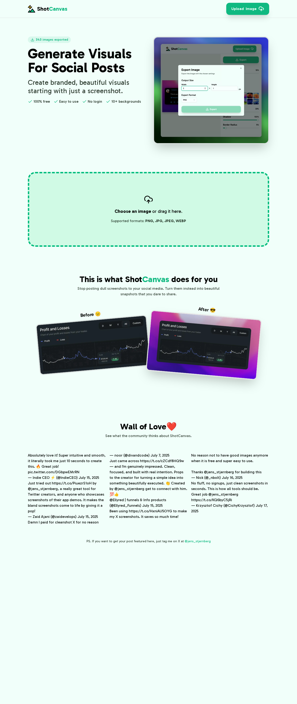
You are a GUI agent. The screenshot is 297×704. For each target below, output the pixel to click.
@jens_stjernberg (43, 489)
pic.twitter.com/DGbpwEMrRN (53, 472)
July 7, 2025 (160, 455)
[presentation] (247, 9)
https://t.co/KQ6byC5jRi (211, 500)
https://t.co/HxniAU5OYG (150, 511)
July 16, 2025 (232, 477)
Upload (244, 9)
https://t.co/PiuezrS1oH (72, 483)
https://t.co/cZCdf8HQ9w (162, 461)
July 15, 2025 (89, 477)
